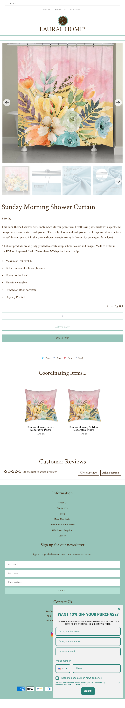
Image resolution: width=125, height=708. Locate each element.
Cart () (61, 10)
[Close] (119, 609)
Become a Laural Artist (63, 524)
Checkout (76, 10)
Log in (46, 10)
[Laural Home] (62, 24)
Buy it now (62, 338)
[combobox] (63, 668)
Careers (63, 535)
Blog (62, 513)
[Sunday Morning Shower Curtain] (62, 103)
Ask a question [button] (110, 472)
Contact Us (62, 508)
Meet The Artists (62, 519)
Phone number (63, 661)
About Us (63, 502)
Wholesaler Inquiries (62, 530)
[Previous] (6, 102)
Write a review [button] (88, 472)
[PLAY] (62, 103)
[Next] (118, 102)
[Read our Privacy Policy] (119, 683)
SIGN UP (88, 691)
